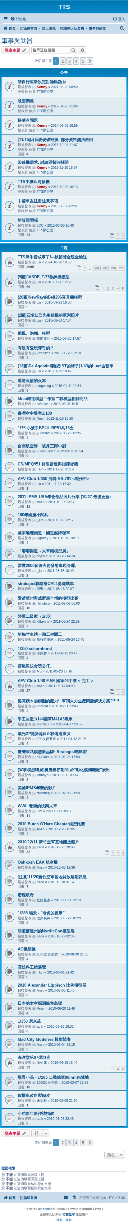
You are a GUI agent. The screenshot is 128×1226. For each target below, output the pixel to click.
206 (113, 268)
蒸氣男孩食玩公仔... (36, 666)
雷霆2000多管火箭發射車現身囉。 (48, 565)
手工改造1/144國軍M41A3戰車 (45, 719)
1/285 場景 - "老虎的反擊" (41, 913)
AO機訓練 (27, 949)
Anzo (40, 502)
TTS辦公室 (45, 91)
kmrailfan (43, 353)
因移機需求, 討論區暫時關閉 (43, 162)
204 (97, 268)
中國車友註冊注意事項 (38, 201)
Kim (39, 811)
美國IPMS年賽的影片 (37, 787)
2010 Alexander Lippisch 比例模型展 (52, 985)
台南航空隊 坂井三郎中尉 (42, 446)
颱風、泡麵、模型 (34, 333)
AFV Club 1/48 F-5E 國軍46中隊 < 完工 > (56, 680)
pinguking (44, 386)
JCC (40, 225)
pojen (41, 556)
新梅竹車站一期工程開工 (40, 634)
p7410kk (43, 757)
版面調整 (26, 101)
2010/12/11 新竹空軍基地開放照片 (48, 842)
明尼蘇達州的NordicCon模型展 (46, 931)
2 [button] (63, 61)
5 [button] (83, 61)
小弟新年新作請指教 (36, 1113)
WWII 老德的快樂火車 (37, 806)
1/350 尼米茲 (29, 1021)
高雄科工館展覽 (32, 967)
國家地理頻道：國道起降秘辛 (44, 532)
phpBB (48, 1208)
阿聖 (40, 589)
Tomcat (42, 706)
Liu (39, 262)
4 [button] (76, 61)
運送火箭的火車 (32, 380)
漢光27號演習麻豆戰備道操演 (44, 733)
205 (105, 268)
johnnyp (42, 775)
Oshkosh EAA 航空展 (38, 862)
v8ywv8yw (45, 451)
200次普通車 (46, 739)
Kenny (42, 87)
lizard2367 (44, 724)
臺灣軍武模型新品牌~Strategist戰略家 (52, 751)
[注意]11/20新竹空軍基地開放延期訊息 (52, 877)
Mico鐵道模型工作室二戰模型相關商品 (53, 398)
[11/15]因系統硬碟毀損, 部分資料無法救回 (55, 139)
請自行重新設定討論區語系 (42, 81)
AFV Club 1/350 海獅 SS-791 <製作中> (53, 478)
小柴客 (42, 653)
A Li (39, 671)
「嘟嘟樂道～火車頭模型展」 (44, 551)
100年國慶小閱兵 (33, 514)
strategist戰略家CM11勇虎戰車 (46, 583)
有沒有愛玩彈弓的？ (36, 348)
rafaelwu (43, 404)
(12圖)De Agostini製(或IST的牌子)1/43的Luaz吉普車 (65, 366)
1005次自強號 (47, 954)
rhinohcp (43, 603)
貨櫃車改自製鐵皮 (34, 1095)
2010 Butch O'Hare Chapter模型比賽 (51, 824)
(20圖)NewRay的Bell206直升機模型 (50, 297)
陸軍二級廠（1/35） (36, 616)
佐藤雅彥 (43, 900)
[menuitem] (18, 19)
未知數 (42, 1100)
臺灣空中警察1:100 (35, 413)
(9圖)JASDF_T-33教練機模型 (44, 277)
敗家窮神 (43, 918)
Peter (41, 1008)
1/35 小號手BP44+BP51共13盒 (46, 428)
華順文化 (43, 338)
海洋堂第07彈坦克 (34, 1057)
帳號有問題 (28, 120)
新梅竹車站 (45, 639)
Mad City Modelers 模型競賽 (44, 1039)
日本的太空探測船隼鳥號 (40, 1003)
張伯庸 (42, 1062)
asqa (40, 847)
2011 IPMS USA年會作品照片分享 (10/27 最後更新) (64, 496)
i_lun (40, 469)
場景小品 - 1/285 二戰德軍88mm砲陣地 (53, 1077)
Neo (40, 418)
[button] (90, 61)
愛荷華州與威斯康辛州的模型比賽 (48, 598)
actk (40, 1026)
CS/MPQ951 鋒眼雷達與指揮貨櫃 (48, 464)
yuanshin (43, 433)
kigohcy (42, 538)
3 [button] (69, 61)
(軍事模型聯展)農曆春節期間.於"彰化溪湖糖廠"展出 (64, 769)
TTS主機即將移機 (34, 181)
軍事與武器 (17, 40)
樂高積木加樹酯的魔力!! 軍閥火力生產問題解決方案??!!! (68, 701)
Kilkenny (43, 621)
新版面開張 (28, 220)
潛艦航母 (26, 895)
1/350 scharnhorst (35, 648)
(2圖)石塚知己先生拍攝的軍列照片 (48, 315)
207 (121, 268)
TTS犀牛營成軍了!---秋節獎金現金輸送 (52, 257)
